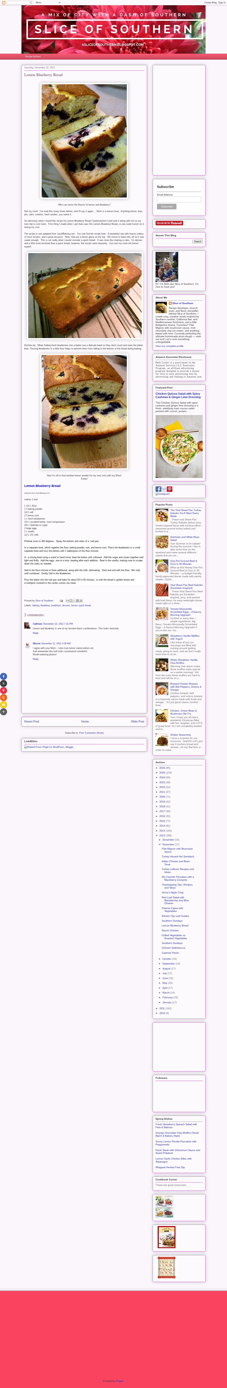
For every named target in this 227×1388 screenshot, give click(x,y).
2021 (162, 791)
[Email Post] (61, 600)
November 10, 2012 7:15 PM (58, 623)
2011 (162, 1008)
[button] (3, 676)
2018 (162, 806)
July (165, 973)
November (168, 844)
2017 (162, 811)
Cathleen (37, 623)
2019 (162, 801)
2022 (162, 787)
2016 (162, 816)
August (166, 968)
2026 (162, 767)
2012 (162, 835)
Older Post (137, 721)
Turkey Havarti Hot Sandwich (178, 856)
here (103, 233)
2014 (162, 825)
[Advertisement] (179, 119)
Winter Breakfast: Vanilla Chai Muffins (184, 661)
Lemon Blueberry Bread (175, 925)
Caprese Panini (170, 952)
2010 (162, 1013)
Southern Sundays (172, 920)
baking (35, 605)
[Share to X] (74, 600)
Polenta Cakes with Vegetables (172, 910)
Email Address (165, 194)
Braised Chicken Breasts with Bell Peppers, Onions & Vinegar (185, 686)
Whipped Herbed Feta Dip (170, 1167)
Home (85, 721)
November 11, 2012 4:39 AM (56, 643)
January (167, 1002)
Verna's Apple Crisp (173, 892)
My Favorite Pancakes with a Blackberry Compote (178, 878)
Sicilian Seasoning (180, 734)
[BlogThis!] (71, 600)
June (165, 978)
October (167, 958)
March (166, 992)
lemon (74, 605)
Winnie (36, 643)
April (165, 987)
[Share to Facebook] (77, 600)
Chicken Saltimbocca (173, 947)
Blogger (119, 1381)
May (165, 982)
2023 (162, 782)
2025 (162, 772)
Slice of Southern (182, 303)
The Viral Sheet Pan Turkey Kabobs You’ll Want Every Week (185, 513)
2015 (162, 820)
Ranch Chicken (170, 930)
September (169, 963)
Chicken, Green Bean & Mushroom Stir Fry (183, 712)
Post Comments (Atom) (91, 733)
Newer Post (31, 721)
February (167, 997)
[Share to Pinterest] (81, 600)
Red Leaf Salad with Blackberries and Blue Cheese (175, 900)
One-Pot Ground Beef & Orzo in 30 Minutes (183, 562)
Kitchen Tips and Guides (175, 916)
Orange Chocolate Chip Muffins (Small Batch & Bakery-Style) (177, 1134)
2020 (162, 796)
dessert (66, 605)
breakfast (56, 605)
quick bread (85, 605)
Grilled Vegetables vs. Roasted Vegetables (174, 937)
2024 (162, 777)
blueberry (45, 605)
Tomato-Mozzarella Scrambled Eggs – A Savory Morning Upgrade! (185, 611)
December (168, 839)
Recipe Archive (33, 56)
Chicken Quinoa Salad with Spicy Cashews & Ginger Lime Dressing (178, 395)
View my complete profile (170, 346)
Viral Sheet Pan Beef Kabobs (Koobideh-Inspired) (186, 586)
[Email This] (67, 600)
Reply (36, 633)
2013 (162, 830)
